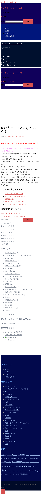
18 (2, 238)
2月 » (8, 244)
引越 (22, 474)
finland (3, 458)
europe (38, 455)
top (25, 471)
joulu (14, 462)
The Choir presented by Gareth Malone (13, 216)
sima (17, 471)
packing (32, 466)
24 (13, 238)
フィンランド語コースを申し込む (16, 204)
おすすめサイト (10, 261)
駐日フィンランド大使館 (13, 335)
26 (4, 241)
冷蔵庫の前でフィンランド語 (15, 201)
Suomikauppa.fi (9, 340)
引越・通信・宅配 (11, 292)
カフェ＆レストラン (12, 266)
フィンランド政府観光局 (13, 332)
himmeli (35, 458)
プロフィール (9, 33)
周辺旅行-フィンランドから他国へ (17, 289)
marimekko (35, 462)
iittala (3, 461)
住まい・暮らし (10, 287)
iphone (8, 462)
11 (2, 235)
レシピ (18, 474)
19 (4, 238)
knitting (19, 462)
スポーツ (8, 268)
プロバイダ (6, 474)
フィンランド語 (20, 136)
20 (6, 238)
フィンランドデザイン (12, 274)
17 (13, 235)
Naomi (6, 136)
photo (4, 470)
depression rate (33, 455)
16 (11, 235)
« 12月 (3, 244)
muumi (12, 466)
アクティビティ (10, 253)
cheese (15, 455)
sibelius (13, 471)
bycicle (9, 454)
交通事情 (8, 284)
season (9, 471)
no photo (25, 465)
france (18, 458)
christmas (21, 454)
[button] (4, 16)
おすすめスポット (11, 263)
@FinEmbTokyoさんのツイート (11, 323)
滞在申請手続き (10, 300)
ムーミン (13, 474)
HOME (7, 28)
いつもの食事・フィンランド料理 (16, 255)
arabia (2, 455)
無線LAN (27, 474)
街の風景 (8, 302)
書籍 (6, 297)
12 (4, 235)
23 (11, 238)
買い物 (7, 305)
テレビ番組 (9, 271)
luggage (30, 462)
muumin (18, 466)
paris (35, 466)
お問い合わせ (9, 36)
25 (2, 241)
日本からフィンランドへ (13, 294)
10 (13, 232)
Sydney (3, 487)
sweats (21, 471)
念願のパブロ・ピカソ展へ (10, 213)
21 (7, 238)
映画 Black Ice (9, 199)
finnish (11, 458)
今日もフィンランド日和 (11, 8)
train (27, 471)
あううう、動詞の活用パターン (16, 196)
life (27, 462)
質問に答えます (10, 308)
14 (7, 235)
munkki (7, 466)
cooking (27, 455)
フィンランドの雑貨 (12, 276)
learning (24, 462)
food (14, 458)
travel (31, 471)
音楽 (6, 310)
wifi (35, 471)
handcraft (24, 458)
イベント (8, 258)
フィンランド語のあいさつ (14, 194)
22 (9, 238)
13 (6, 235)
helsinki (30, 458)
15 (9, 235)
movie (3, 466)
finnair (7, 458)
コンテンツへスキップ (8, 2)
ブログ (7, 31)
